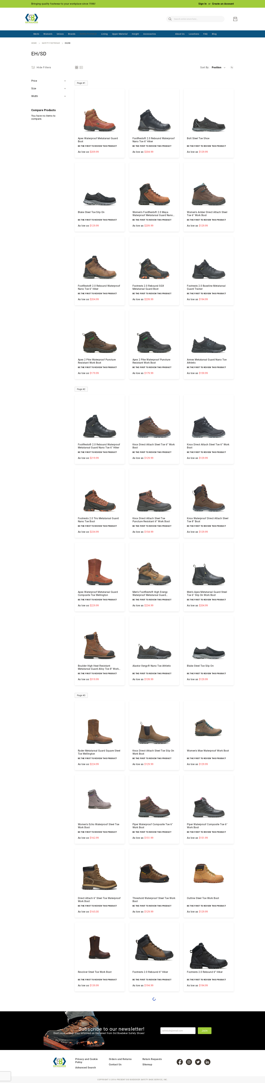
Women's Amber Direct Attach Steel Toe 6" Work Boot (207, 214)
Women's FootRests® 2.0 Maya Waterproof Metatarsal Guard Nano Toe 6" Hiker (152, 214)
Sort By (204, 67)
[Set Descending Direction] (232, 67)
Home (34, 43)
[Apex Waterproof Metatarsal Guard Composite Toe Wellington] (99, 567)
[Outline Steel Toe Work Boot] (208, 873)
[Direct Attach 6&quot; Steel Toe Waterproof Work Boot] (99, 873)
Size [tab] (34, 88)
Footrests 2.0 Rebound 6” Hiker (150, 972)
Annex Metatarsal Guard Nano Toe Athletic (207, 361)
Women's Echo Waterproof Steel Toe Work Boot (98, 826)
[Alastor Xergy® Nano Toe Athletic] (154, 641)
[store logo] (33, 19)
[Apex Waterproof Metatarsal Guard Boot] (99, 113)
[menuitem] (36, 34)
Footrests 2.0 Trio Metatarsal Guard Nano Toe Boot (98, 520)
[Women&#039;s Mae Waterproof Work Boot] (208, 726)
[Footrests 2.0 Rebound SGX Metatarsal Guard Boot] (154, 261)
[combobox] (195, 19)
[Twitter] (198, 1062)
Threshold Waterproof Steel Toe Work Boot (153, 900)
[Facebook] (180, 1062)
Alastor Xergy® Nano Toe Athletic (151, 665)
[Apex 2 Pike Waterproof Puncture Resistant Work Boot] (99, 335)
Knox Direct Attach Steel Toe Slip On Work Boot (153, 752)
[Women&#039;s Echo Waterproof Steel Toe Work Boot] (99, 799)
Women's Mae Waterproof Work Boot (208, 750)
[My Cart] (235, 19)
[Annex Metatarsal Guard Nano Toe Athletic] (208, 335)
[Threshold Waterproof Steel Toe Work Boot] (154, 873)
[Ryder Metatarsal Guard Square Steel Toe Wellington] (99, 726)
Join (205, 1030)
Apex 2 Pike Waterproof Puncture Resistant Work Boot (97, 361)
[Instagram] (189, 1062)
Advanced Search (85, 1067)
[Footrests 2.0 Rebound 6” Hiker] (154, 947)
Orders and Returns (120, 1059)
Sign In (202, 3)
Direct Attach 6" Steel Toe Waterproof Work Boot (99, 900)
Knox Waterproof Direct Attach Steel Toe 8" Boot (207, 520)
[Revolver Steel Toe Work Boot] (99, 947)
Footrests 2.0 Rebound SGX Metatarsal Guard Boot (148, 287)
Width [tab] (35, 96)
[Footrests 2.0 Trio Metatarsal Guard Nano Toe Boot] (99, 493)
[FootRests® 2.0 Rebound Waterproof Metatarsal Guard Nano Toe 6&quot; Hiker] (99, 420)
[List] (81, 67)
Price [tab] (34, 80)
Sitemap (147, 1064)
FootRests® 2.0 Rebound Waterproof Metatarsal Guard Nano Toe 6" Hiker (99, 446)
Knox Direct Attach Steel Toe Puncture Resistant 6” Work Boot (151, 520)
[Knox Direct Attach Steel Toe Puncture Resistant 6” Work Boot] (154, 493)
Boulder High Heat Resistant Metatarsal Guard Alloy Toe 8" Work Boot (98, 667)
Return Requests (152, 1059)
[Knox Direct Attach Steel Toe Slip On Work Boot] (154, 726)
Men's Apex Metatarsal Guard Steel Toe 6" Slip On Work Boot (207, 594)
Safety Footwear (51, 43)
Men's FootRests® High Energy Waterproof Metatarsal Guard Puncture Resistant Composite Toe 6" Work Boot (153, 594)
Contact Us (115, 1064)
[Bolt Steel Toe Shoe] (208, 113)
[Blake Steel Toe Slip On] (99, 187)
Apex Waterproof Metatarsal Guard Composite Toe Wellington (98, 594)
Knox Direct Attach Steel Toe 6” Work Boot (153, 446)
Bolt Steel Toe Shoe (198, 138)
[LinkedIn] (207, 1062)
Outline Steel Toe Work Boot (203, 898)
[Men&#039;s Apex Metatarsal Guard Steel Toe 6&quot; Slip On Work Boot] (208, 567)
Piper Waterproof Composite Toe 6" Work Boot (152, 826)
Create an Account (223, 3)
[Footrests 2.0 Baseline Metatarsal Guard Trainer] (208, 261)
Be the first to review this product (97, 146)
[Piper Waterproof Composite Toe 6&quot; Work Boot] (154, 799)
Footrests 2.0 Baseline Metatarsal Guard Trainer (206, 287)
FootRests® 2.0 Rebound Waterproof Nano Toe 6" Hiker (153, 140)
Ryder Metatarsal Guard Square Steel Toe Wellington (99, 752)
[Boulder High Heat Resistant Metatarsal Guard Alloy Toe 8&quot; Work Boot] (99, 641)
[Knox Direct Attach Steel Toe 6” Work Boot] (154, 420)
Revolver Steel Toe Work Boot (94, 972)
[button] (219, 67)
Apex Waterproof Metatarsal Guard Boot (98, 140)
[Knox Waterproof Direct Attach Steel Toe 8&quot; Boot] (208, 493)
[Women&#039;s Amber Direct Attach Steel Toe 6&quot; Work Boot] (208, 187)
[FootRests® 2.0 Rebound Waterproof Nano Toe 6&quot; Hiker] (154, 113)
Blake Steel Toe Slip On (91, 212)
